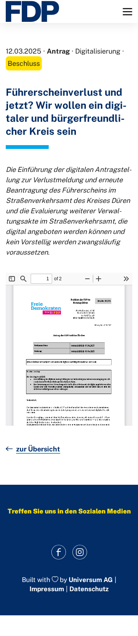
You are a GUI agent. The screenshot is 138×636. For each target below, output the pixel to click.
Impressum (47, 588)
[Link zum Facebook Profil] (58, 552)
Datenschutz (88, 588)
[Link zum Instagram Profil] (79, 552)
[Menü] (127, 11)
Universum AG (91, 580)
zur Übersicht (38, 449)
